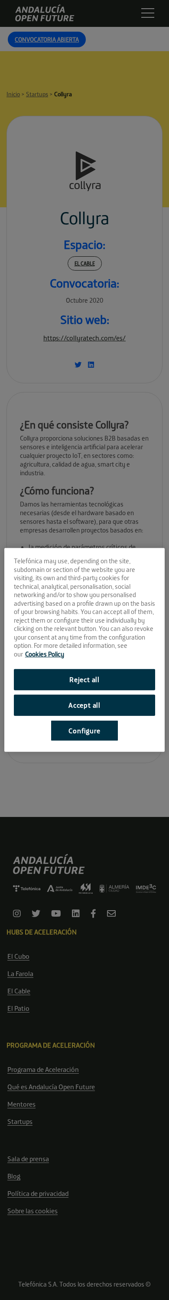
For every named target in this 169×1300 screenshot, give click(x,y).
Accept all (84, 705)
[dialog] (84, 650)
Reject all (84, 679)
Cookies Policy (44, 654)
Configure (84, 730)
